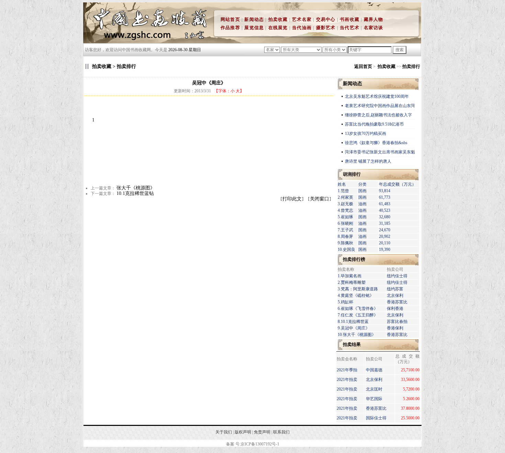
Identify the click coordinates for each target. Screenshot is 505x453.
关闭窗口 (319, 198)
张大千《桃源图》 (135, 187)
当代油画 (302, 27)
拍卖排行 (411, 66)
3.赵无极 (345, 203)
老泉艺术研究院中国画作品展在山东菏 (380, 105)
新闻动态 (254, 19)
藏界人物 (373, 19)
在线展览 (278, 27)
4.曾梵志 (345, 210)
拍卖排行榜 (354, 259)
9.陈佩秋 (345, 243)
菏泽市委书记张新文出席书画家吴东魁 (380, 152)
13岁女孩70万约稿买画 (366, 133)
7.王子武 (345, 230)
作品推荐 (230, 27)
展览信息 (254, 27)
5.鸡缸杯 (345, 302)
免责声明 (262, 432)
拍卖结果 (352, 344)
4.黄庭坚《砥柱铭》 (356, 295)
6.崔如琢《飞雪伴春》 (358, 308)
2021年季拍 (347, 370)
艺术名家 (302, 19)
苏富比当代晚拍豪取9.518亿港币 (374, 124)
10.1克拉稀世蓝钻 (135, 193)
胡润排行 (352, 174)
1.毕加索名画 (349, 276)
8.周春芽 (345, 236)
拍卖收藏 (278, 19)
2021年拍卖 (347, 379)
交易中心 (326, 19)
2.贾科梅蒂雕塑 (352, 282)
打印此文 (292, 198)
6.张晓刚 (345, 223)
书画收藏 (349, 19)
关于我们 (223, 432)
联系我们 (281, 432)
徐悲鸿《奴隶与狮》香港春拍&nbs (376, 142)
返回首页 (363, 66)
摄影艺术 (326, 27)
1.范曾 (343, 190)
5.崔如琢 (345, 216)
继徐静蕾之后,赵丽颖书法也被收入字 (378, 115)
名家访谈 (373, 27)
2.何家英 (345, 197)
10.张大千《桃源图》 (357, 334)
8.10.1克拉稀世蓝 (353, 321)
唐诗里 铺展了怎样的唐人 (368, 161)
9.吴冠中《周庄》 (354, 328)
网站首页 (230, 19)
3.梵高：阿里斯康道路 (358, 289)
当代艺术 (349, 27)
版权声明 (243, 432)
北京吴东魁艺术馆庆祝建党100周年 (377, 96)
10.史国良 (346, 249)
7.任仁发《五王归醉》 (358, 315)
